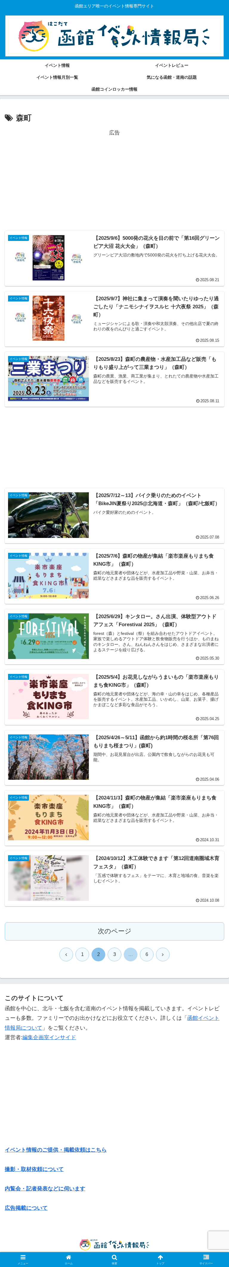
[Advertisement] (114, 179)
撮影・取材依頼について (34, 1169)
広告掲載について (26, 1208)
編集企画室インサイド (49, 1037)
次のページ (114, 931)
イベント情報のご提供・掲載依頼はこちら (56, 1150)
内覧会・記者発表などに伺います (45, 1189)
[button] (211, 947)
